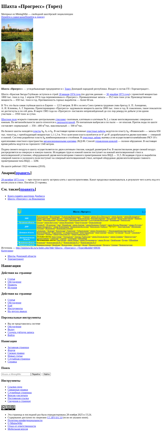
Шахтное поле (9, 119)
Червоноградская (125, 245)
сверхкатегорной (66, 122)
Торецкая (40, 234)
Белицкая (51, 231)
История (12, 287)
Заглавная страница (18, 347)
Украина (49, 234)
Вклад (11, 329)
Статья (11, 279)
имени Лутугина (135, 225)
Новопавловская (49, 220)
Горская (40, 222)
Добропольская (83, 231)
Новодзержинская (87, 232)
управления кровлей (106, 141)
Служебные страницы (20, 392)
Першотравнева (43, 238)
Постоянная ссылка (18, 398)
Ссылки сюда (15, 386)
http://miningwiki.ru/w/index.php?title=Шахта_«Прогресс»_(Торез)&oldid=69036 (58, 247)
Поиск (5, 368)
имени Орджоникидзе (88, 240)
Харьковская (114, 220)
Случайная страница (19, 358)
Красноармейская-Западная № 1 (121, 231)
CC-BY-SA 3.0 (55, 417)
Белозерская (60, 231)
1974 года (75, 94)
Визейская (56, 245)
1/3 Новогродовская (70, 232)
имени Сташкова (116, 237)
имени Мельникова (66, 222)
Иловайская (66, 225)
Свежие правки (16, 353)
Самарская (54, 238)
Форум (11, 350)
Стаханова (136, 232)
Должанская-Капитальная (71, 217)
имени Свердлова (43, 218)
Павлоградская (130, 237)
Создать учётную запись (21, 332)
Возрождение (67, 245)
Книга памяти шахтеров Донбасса (26, 196)
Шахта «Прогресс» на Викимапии (26, 198)
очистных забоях (92, 137)
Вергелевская (55, 217)
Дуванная (86, 217)
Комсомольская (83, 218)
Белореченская (42, 217)
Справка (12, 361)
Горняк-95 (41, 225)
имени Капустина (51, 222)
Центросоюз (125, 220)
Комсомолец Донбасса (98, 227)
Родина (125, 240)
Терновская (72, 238)
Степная (63, 238)
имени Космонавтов (131, 217)
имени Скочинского (44, 227)
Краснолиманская (43, 232)
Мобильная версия (18, 429)
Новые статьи (15, 356)
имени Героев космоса (100, 237)
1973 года (124, 94)
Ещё (10, 305)
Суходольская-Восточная (98, 220)
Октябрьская (115, 240)
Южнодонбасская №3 (80, 234)
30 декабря (112, 94)
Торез (68, 88)
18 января (64, 94)
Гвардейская (61, 240)
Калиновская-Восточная (79, 227)
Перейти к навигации (13, 17)
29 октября (7, 179)
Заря (59, 225)
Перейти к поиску (35, 17)
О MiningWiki (15, 423)
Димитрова (71, 231)
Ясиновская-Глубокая (65, 228)
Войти (11, 335)
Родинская (119, 232)
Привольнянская (95, 222)
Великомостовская (44, 245)
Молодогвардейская (125, 218)
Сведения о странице (19, 401)
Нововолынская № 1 (54, 242)
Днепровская (68, 237)
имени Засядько (79, 225)
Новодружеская (81, 222)
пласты (37, 131)
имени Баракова (70, 218)
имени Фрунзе (57, 218)
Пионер (111, 232)
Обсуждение (14, 282)
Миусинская (111, 218)
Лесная (84, 245)
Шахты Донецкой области (22, 256)
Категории (7, 250)
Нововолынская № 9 (88, 242)
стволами (60, 119)
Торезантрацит (16, 259)
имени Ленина (73, 240)
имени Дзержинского (98, 231)
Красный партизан (98, 218)
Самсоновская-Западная (78, 220)
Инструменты (15, 308)
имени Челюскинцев (61, 227)
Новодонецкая (100, 232)
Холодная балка (124, 227)
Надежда (106, 245)
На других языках (17, 311)
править (23, 173)
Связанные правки (18, 389)
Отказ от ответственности (22, 426)
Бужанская (41, 242)
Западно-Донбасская (82, 237)
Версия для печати (18, 395)
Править (12, 284)
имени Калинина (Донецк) (96, 225)
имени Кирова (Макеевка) (118, 225)
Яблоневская (50, 228)
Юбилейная (82, 238)
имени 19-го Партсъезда (100, 217)
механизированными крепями (60, 141)
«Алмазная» (41, 231)
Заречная (77, 245)
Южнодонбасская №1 (61, 234)
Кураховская (56, 232)
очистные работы (96, 131)
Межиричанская (95, 245)
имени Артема (117, 217)
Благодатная (56, 237)
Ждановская (51, 225)
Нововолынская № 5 (71, 242)
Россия (127, 232)
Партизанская (62, 220)
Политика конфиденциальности (25, 420)
